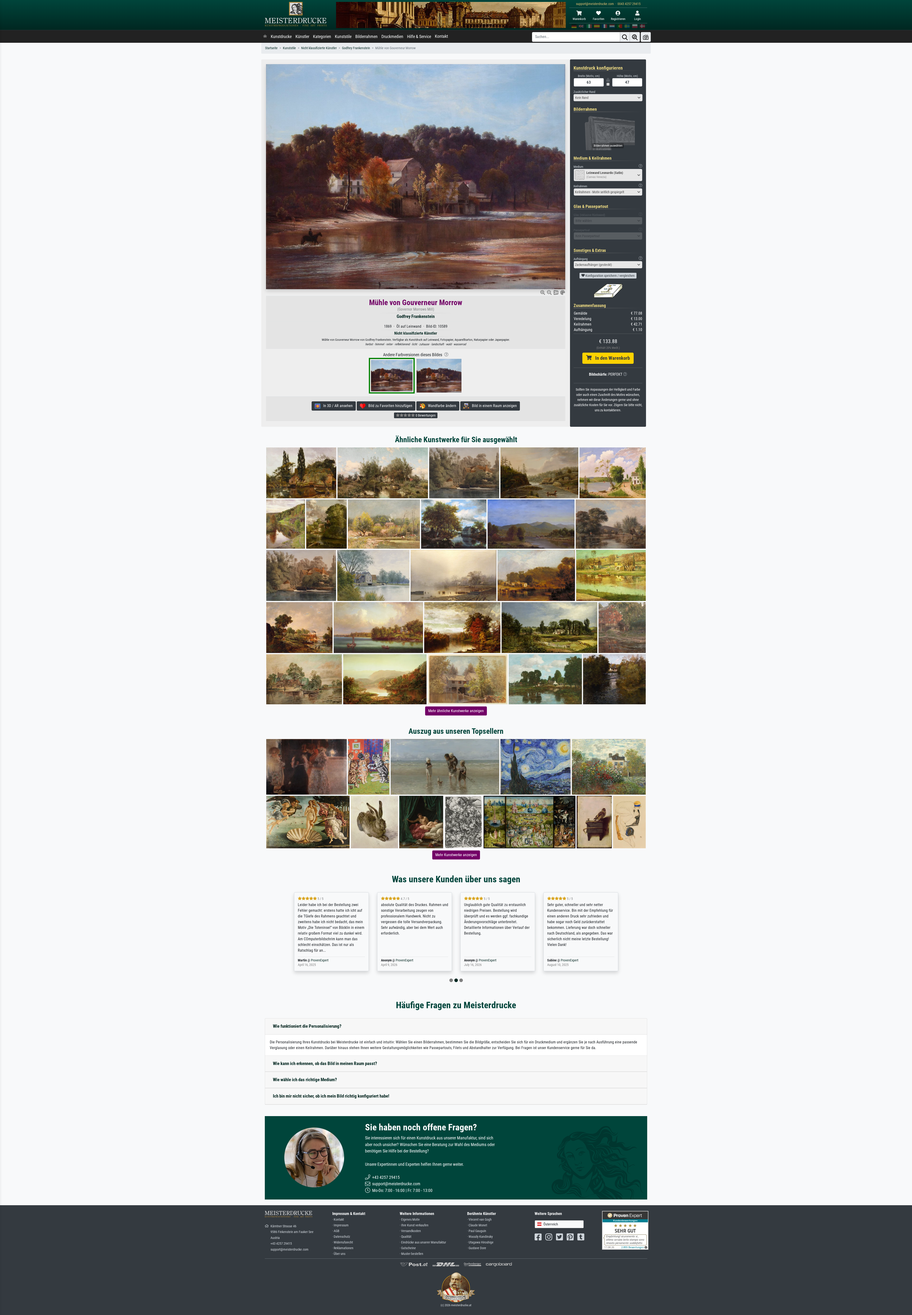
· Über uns (338, 1254)
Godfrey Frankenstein (356, 48)
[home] (265, 36)
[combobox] (608, 97)
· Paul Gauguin (476, 1231)
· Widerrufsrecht (342, 1242)
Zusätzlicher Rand (584, 92)
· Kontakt (338, 1220)
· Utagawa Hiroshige (480, 1242)
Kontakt (441, 36)
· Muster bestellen (411, 1254)
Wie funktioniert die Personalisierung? (307, 1026)
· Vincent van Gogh (479, 1220)
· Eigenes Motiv (410, 1220)
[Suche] (625, 37)
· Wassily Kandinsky (480, 1237)
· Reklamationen (342, 1248)
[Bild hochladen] (646, 37)
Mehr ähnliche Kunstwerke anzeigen (456, 711)
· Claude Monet (477, 1225)
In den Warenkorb (611, 358)
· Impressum (340, 1225)
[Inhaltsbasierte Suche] (635, 37)
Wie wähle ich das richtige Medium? (305, 1079)
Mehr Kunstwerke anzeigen (456, 855)
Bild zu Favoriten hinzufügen (389, 405)
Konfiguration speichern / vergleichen (610, 276)
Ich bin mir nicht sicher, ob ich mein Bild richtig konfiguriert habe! (331, 1096)
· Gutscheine (408, 1248)
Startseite (271, 48)
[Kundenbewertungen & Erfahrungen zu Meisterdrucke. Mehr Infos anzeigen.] (625, 1230)
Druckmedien (392, 36)
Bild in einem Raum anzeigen (493, 405)
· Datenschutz (341, 1237)
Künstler (302, 36)
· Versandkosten (410, 1231)
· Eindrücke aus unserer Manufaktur (423, 1242)
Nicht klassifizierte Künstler (319, 48)
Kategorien (322, 36)
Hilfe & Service (419, 36)
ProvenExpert (316, 960)
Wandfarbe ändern (440, 405)
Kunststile (343, 36)
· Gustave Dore (476, 1248)
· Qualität (405, 1237)
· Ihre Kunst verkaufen (414, 1225)
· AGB (335, 1231)
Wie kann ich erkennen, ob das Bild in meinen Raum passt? (325, 1063)
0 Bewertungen (425, 415)
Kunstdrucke (281, 36)
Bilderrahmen (366, 36)
